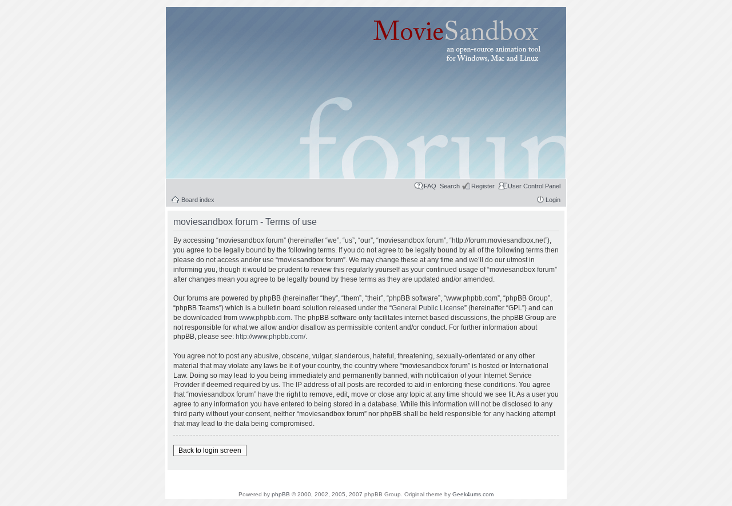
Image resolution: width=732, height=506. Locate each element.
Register (483, 186)
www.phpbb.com (265, 318)
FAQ (430, 186)
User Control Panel (534, 186)
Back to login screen (209, 450)
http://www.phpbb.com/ (270, 337)
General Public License (428, 308)
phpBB (281, 494)
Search (450, 186)
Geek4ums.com (473, 494)
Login (553, 199)
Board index (197, 199)
